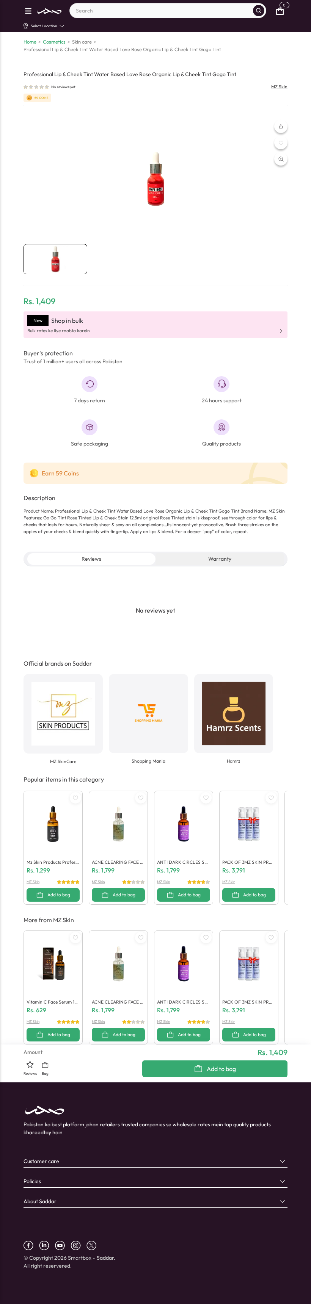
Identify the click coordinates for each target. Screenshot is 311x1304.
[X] (94, 1245)
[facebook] (31, 1245)
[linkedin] (47, 1245)
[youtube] (63, 1245)
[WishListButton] (280, 142)
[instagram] (78, 1245)
